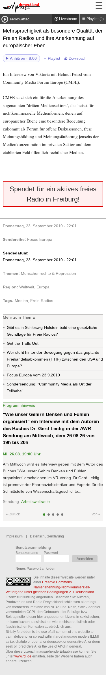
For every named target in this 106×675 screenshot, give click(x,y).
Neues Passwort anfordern (36, 568)
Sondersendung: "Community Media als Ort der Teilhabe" (49, 387)
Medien (21, 300)
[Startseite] (36, 7)
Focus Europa (39, 239)
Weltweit (26, 287)
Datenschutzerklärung (47, 536)
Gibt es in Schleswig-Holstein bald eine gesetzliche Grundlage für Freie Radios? (52, 331)
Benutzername (27, 552)
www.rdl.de (22, 656)
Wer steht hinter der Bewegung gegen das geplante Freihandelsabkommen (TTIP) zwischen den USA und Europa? (55, 359)
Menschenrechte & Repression (48, 273)
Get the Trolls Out (22, 343)
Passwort (51, 552)
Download (77, 59)
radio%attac (19, 19)
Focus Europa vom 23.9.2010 (33, 375)
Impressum (14, 536)
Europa (42, 287)
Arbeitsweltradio (35, 501)
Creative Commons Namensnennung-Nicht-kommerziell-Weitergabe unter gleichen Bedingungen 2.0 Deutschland (50, 587)
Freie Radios (41, 300)
